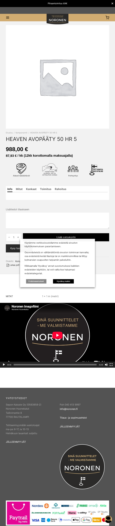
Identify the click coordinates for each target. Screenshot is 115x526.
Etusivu (9, 132)
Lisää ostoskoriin (66, 237)
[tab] (9, 189)
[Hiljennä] (106, 364)
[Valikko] (7, 17)
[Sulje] (112, 3)
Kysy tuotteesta (19, 248)
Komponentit (21, 132)
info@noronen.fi (69, 408)
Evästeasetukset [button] (36, 281)
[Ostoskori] (107, 17)
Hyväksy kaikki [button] (63, 281)
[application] (57, 335)
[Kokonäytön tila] (111, 364)
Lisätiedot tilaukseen (17, 209)
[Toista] (3, 364)
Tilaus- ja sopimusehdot (73, 417)
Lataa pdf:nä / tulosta (20, 265)
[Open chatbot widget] (108, 519)
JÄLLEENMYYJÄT (16, 441)
